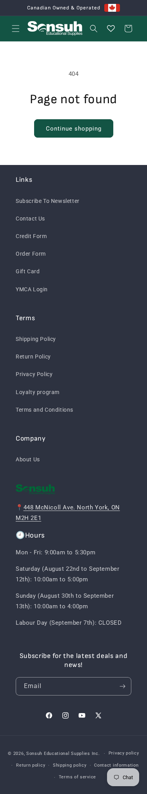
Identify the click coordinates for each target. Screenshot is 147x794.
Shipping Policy (36, 339)
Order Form (31, 254)
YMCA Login (32, 289)
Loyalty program (38, 392)
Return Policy (33, 356)
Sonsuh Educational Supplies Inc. (63, 753)
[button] (15, 28)
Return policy (30, 765)
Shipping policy (70, 765)
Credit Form (31, 236)
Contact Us (30, 218)
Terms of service (77, 777)
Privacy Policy (34, 374)
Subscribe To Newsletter (48, 201)
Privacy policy (124, 753)
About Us (28, 459)
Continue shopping (74, 128)
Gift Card (28, 271)
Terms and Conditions (44, 410)
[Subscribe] (122, 686)
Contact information (116, 765)
